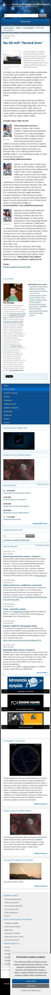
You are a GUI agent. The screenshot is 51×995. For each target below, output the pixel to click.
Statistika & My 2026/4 (21, 611)
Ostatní (6, 419)
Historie (7, 422)
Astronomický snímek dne (15, 428)
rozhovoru (39, 614)
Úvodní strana (8, 28)
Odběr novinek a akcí (13, 530)
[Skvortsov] (7, 136)
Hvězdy (6, 396)
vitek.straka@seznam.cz (16, 370)
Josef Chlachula (8, 606)
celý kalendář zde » (40, 523)
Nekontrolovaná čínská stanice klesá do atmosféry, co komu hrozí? (38, 291)
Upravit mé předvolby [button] (31, 990)
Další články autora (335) (37, 284)
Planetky (8, 954)
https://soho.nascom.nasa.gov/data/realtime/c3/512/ (22, 640)
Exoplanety (8, 400)
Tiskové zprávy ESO (12, 909)
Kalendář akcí (9, 485)
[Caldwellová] (7, 221)
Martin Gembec (8, 554)
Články (18, 28)
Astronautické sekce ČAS (18, 313)
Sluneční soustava (10, 393)
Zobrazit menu (26, 22)
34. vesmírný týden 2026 (14, 741)
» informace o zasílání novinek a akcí (16, 540)
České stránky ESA (11, 912)
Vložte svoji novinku (42, 545)
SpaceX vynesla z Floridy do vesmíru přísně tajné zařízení (38, 313)
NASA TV (8, 916)
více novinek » (42, 672)
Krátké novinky (10, 546)
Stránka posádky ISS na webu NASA (17, 267)
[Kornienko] (7, 175)
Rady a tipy (9, 930)
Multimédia (8, 411)
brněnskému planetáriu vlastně (13, 322)
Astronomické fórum (12, 940)
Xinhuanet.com (40, 575)
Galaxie (7, 950)
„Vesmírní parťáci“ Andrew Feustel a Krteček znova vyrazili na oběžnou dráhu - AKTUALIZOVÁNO (38, 299)
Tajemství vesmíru (16, 346)
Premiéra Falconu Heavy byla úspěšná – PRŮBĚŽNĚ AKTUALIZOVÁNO (38, 306)
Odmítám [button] (31, 986)
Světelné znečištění (11, 408)
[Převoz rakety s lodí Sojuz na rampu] (12, 58)
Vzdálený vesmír (10, 404)
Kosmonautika (28, 28)
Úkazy (6, 385)
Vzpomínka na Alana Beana (38, 287)
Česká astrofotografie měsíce (17, 455)
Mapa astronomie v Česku (14, 937)
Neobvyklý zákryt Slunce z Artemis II (19, 650)
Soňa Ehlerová (8, 582)
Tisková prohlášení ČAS (13, 899)
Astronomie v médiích (12, 933)
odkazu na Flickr (29, 666)
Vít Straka (6, 38)
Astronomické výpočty (12, 926)
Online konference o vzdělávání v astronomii (22, 585)
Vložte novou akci (43, 484)
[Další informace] (25, 760)
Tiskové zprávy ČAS (12, 902)
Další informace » (41, 804)
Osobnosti (8, 415)
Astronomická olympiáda (13, 906)
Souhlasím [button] (31, 981)
